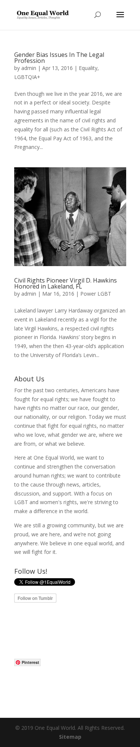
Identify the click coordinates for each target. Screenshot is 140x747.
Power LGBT (95, 293)
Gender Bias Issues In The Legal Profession (59, 58)
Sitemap (70, 736)
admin (28, 67)
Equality (88, 67)
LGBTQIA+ (27, 76)
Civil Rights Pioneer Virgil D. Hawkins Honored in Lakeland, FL (65, 283)
